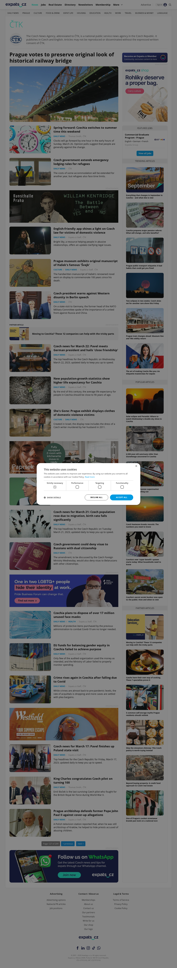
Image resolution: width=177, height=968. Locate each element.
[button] (52, 497)
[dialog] (88, 484)
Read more (90, 477)
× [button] (136, 466)
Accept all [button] (121, 497)
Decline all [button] (96, 497)
